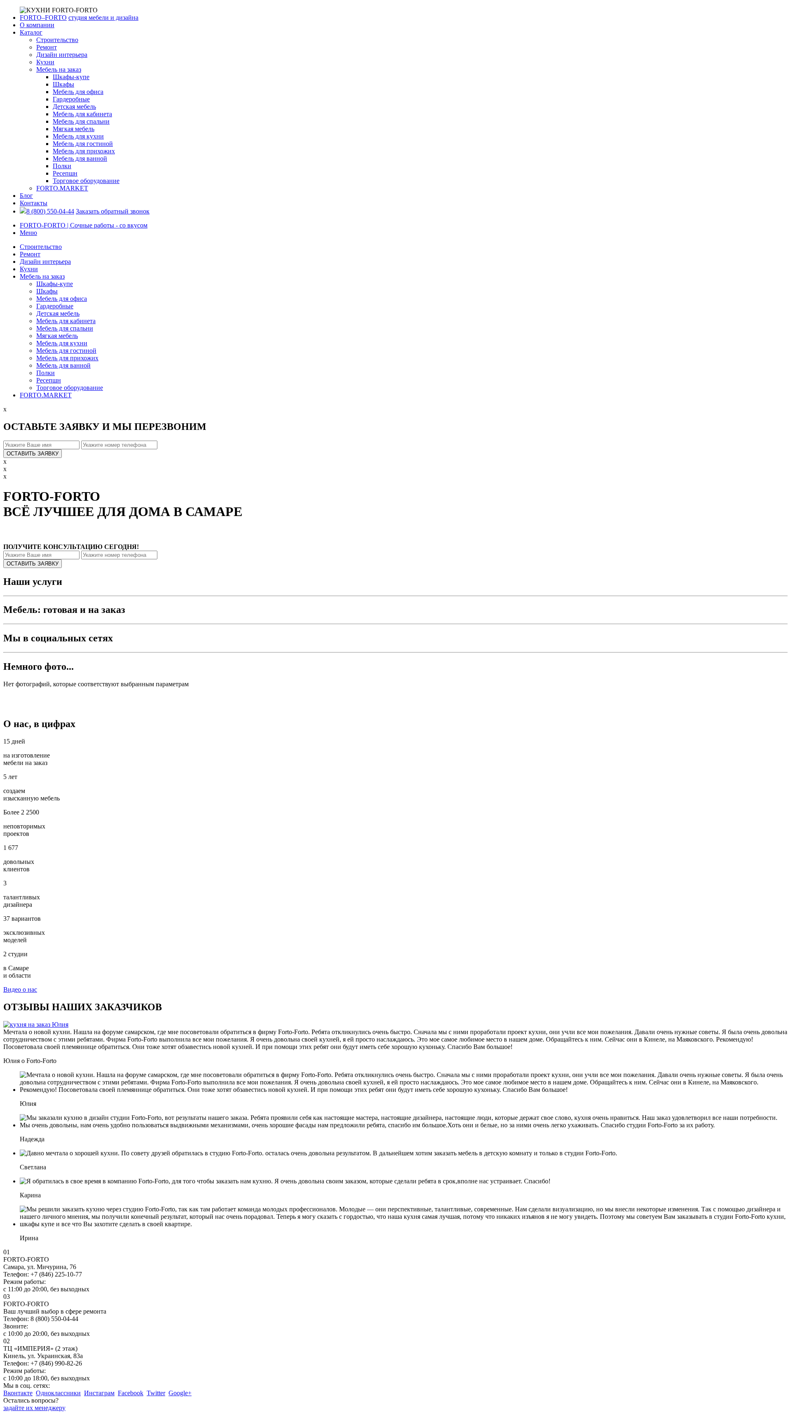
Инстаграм (99, 1392)
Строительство (57, 39)
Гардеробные (71, 99)
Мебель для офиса (78, 91)
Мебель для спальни (81, 121)
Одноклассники (58, 1392)
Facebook (130, 1392)
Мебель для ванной (80, 158)
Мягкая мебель (73, 128)
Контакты (33, 203)
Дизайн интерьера (61, 54)
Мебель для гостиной (83, 143)
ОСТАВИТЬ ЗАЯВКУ (33, 454)
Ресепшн (65, 173)
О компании (37, 24)
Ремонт (46, 47)
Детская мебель (74, 106)
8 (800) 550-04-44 (50, 211)
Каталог (31, 32)
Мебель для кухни (78, 136)
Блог (26, 195)
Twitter (156, 1392)
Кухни (45, 62)
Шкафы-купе (71, 76)
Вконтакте (18, 1392)
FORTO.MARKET (62, 188)
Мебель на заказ (58, 69)
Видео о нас (20, 989)
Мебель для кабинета (82, 113)
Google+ (180, 1392)
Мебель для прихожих (84, 151)
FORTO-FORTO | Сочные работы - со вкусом (83, 225)
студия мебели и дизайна (103, 17)
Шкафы (63, 84)
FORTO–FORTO (43, 17)
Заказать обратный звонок (113, 211)
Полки (62, 165)
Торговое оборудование (86, 180)
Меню (28, 232)
